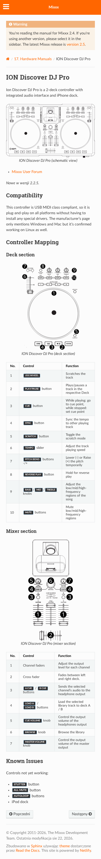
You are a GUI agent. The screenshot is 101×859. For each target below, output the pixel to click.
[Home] (8, 59)
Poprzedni (21, 814)
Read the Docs (27, 850)
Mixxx (54, 7)
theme (64, 846)
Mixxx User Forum (27, 172)
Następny (80, 814)
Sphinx (36, 846)
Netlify (85, 850)
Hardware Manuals (33, 59)
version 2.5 (76, 44)
